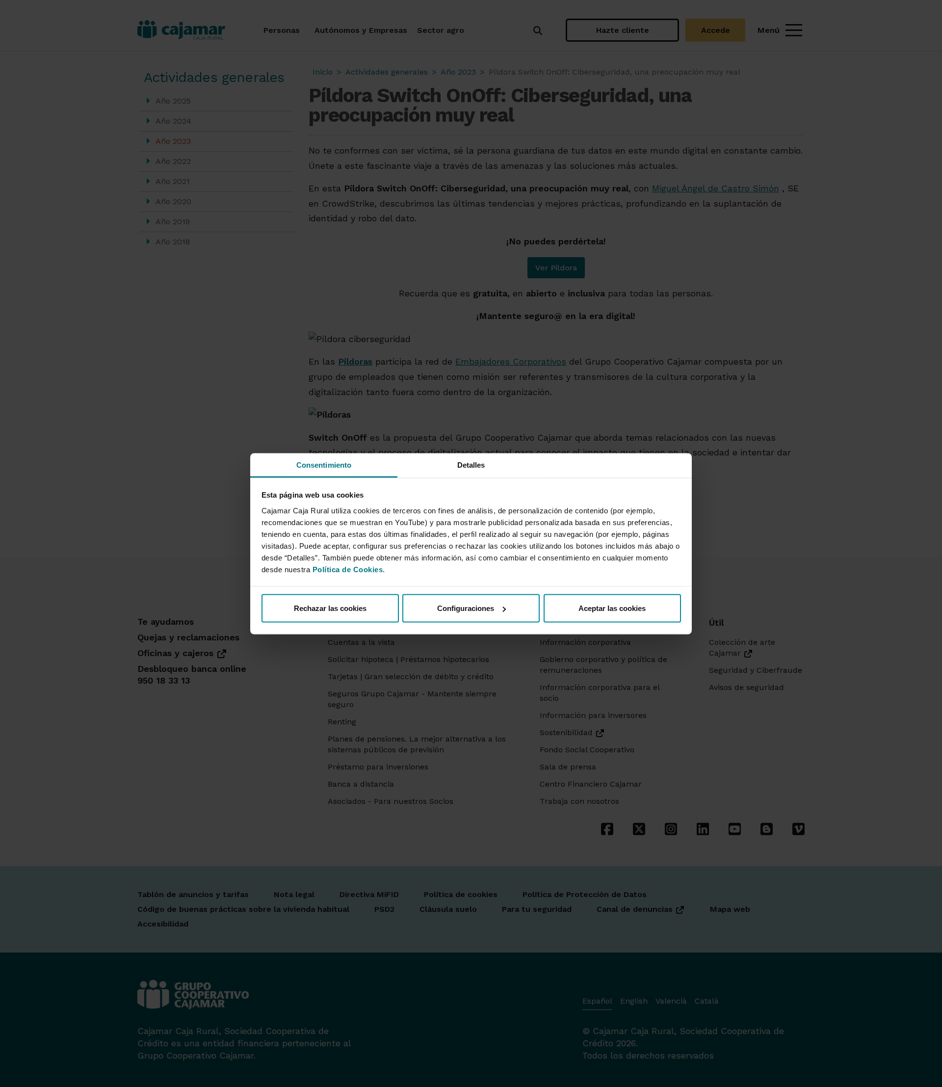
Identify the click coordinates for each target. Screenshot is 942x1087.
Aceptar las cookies (612, 608)
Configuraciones (465, 608)
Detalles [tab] (471, 464)
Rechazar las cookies (330, 608)
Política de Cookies (348, 569)
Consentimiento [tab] (323, 464)
